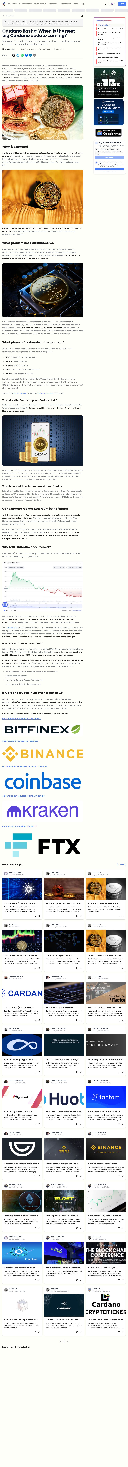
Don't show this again (64, 759)
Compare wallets (64, 755)
